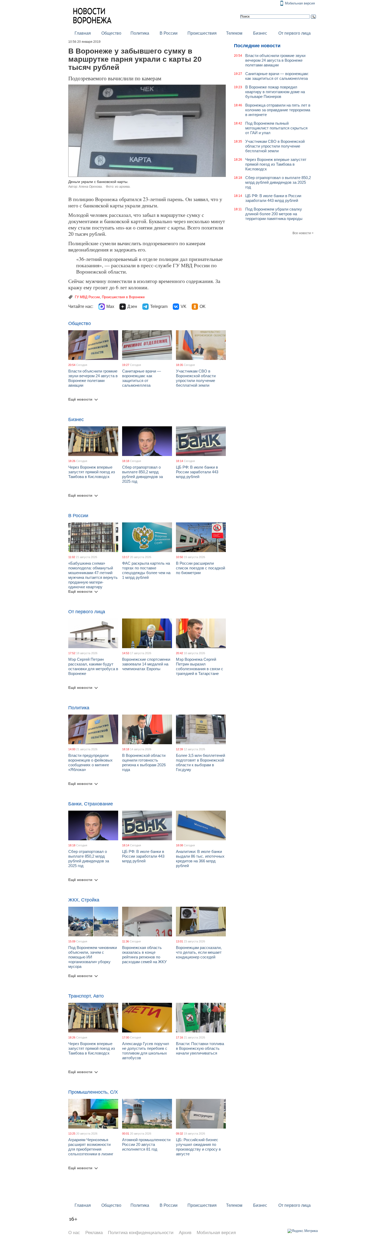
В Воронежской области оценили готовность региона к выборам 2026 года (144, 762)
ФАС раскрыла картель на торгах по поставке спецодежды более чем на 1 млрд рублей (146, 570)
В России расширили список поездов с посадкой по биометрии (200, 568)
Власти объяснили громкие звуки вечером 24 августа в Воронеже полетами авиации (93, 378)
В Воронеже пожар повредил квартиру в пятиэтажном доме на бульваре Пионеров (275, 92)
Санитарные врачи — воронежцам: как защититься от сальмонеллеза (141, 378)
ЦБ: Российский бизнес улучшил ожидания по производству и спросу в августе (198, 1146)
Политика (140, 33)
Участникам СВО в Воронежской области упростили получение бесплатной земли (196, 378)
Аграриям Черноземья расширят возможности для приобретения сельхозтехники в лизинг (90, 1146)
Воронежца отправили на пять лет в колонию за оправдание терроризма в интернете (277, 110)
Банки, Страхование (90, 803)
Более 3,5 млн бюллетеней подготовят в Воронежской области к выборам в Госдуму (200, 762)
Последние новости (257, 45)
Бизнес (260, 33)
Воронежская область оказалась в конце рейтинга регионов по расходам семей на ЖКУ (144, 954)
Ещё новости (80, 399)
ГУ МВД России (87, 297)
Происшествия (202, 33)
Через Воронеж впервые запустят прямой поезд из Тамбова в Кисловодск (91, 472)
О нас (74, 1232)
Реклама (94, 1232)
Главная (83, 33)
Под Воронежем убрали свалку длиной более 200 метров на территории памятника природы (273, 214)
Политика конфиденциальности (141, 1232)
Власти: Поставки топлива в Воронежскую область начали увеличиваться (200, 1048)
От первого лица (294, 33)
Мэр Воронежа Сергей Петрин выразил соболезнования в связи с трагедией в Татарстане (199, 666)
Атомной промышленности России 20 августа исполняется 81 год (146, 1144)
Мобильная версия (300, 3)
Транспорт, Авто (86, 996)
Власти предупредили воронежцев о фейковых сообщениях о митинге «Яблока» (90, 762)
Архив (185, 1232)
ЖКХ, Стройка (83, 900)
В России (169, 33)
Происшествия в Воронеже (123, 297)
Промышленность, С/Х (93, 1092)
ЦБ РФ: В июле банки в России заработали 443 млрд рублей (197, 472)
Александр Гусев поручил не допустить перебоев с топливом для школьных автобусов (145, 1050)
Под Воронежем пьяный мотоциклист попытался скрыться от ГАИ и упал (276, 128)
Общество (111, 33)
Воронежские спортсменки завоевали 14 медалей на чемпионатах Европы (146, 664)
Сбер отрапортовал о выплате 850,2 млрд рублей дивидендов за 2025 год (142, 474)
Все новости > (303, 233)
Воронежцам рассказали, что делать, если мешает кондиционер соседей (199, 952)
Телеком (234, 33)
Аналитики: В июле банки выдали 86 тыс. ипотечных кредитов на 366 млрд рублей (200, 858)
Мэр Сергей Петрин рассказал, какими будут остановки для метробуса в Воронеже (93, 666)
